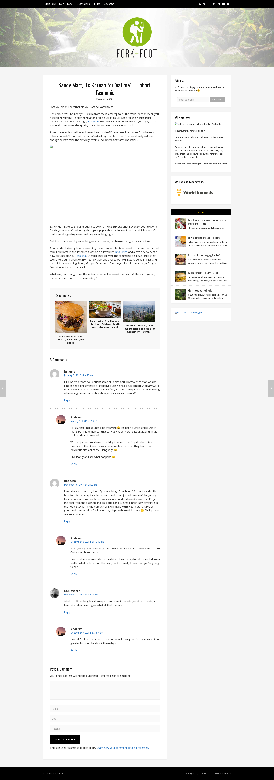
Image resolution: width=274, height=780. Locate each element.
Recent (201, 212)
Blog (61, 3)
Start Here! (50, 3)
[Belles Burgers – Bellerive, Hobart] (180, 276)
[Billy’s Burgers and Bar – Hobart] (180, 241)
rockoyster (72, 591)
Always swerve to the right (201, 290)
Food (69, 3)
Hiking (97, 3)
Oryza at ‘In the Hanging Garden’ (204, 255)
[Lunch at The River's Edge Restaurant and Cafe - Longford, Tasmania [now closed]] (3, 388)
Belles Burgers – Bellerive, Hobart (204, 273)
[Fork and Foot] (137, 37)
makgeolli (93, 121)
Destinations (83, 3)
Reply (67, 400)
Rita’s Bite (121, 252)
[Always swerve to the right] (180, 294)
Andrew (76, 538)
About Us (109, 3)
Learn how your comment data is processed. (122, 748)
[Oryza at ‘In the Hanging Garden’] (180, 259)
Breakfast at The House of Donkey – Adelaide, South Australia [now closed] (105, 324)
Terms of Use (207, 773)
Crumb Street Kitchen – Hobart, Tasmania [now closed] (71, 339)
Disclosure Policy (223, 773)
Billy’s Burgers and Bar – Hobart (204, 238)
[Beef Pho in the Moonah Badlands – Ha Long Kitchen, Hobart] (180, 223)
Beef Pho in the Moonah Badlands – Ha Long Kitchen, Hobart (207, 221)
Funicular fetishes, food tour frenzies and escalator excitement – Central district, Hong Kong (139, 330)
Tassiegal (80, 256)
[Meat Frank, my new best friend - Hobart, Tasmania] (271, 388)
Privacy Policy (192, 773)
